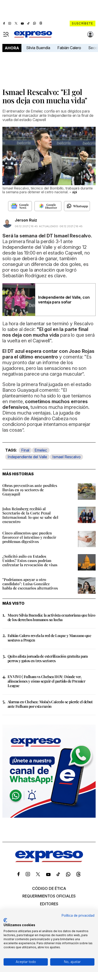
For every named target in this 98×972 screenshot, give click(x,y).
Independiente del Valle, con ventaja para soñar (63, 299)
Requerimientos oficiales (49, 896)
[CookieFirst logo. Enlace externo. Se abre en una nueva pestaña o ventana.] (5, 920)
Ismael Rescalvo (66, 456)
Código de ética (49, 888)
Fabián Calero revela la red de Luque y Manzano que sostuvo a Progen (49, 637)
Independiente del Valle (27, 456)
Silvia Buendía (38, 47)
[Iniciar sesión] (90, 34)
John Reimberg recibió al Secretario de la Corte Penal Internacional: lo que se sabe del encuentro (30, 515)
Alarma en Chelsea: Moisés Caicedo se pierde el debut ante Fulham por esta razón (50, 704)
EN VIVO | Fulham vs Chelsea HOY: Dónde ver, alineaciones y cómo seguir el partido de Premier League (46, 681)
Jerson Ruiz (26, 220)
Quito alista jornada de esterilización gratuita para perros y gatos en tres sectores (48, 658)
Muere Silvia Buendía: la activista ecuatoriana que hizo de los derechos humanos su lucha (51, 617)
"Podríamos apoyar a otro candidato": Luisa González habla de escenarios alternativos (30, 583)
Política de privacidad (78, 915)
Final (25, 450)
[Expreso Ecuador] (49, 861)
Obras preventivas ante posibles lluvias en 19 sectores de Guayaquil (29, 489)
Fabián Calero (69, 47)
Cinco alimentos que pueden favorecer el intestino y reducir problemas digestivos (29, 537)
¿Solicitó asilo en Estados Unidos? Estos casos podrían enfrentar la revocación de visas (29, 560)
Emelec (40, 450)
